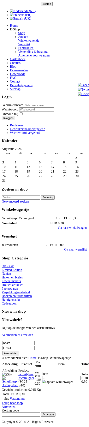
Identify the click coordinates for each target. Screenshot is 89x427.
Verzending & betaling (33, 51)
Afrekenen (9, 406)
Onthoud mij (10, 114)
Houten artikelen (12, 285)
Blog (13, 66)
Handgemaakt (11, 299)
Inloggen (8, 118)
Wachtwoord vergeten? (25, 132)
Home (14, 25)
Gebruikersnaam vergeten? (27, 129)
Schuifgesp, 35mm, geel (26, 376)
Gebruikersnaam (12, 105)
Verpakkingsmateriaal (16, 292)
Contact (15, 81)
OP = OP (8, 266)
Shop (21, 33)
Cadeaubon (9, 303)
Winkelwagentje (28, 40)
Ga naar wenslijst (75, 249)
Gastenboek (17, 59)
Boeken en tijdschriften (17, 296)
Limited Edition (12, 270)
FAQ (13, 77)
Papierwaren (10, 288)
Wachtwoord (10, 109)
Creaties (15, 63)
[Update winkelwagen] (57, 382)
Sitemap (15, 89)
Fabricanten (26, 48)
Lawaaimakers (11, 281)
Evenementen (19, 70)
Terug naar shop (12, 403)
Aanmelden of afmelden (17, 335)
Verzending (17, 398)
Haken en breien (12, 277)
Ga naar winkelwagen (72, 227)
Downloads (17, 74)
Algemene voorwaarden (34, 55)
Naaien (6, 273)
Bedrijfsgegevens (21, 85)
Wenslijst (24, 44)
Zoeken (23, 36)
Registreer (16, 125)
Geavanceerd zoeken (15, 201)
